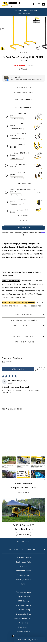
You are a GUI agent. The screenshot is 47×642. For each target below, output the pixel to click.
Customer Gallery (23, 610)
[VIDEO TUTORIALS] (23, 468)
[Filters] (37, 369)
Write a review (18, 369)
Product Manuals (23, 575)
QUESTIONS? (23, 541)
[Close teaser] (13, 636)
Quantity (23, 215)
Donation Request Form (23, 618)
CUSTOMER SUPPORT (23, 557)
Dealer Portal (23, 623)
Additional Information (23, 320)
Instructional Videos (23, 571)
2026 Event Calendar (23, 605)
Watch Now (23, 492)
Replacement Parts (23, 562)
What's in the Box (23, 325)
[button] (20, 66)
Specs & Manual (23, 314)
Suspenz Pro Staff (23, 596)
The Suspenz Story (23, 592)
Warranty (23, 566)
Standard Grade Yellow (23, 92)
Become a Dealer (23, 631)
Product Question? (23, 336)
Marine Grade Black (23, 99)
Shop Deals (23, 534)
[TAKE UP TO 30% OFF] (23, 510)
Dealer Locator (23, 627)
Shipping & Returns (23, 342)
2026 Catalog (23, 601)
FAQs (23, 584)
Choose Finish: (23, 87)
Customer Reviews (23, 614)
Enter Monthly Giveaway (23, 549)
